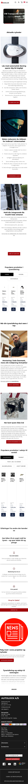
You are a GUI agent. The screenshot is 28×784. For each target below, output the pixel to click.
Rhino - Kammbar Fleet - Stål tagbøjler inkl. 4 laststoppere (12, 480)
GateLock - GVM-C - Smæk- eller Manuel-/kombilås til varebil (13, 292)
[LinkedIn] (15, 764)
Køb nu (8, 23)
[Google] (22, 764)
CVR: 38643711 (5, 709)
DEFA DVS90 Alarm (22, 292)
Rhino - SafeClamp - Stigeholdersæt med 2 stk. (22, 480)
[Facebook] (4, 764)
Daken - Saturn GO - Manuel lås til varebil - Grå (4, 292)
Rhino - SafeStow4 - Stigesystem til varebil (3, 480)
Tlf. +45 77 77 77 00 (6, 705)
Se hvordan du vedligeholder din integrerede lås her (14, 234)
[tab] (6, 274)
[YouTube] (9, 764)
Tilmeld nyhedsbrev (12, 759)
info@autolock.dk (5, 707)
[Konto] (18, 2)
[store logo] (4, 2)
